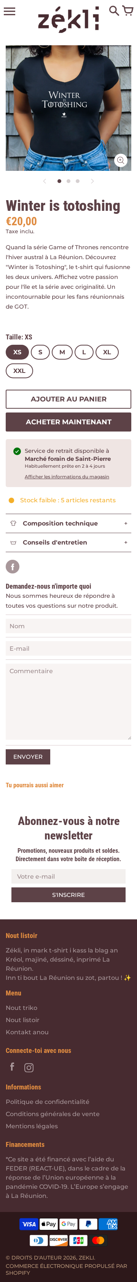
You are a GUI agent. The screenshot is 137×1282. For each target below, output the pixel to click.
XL (107, 352)
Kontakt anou (27, 1032)
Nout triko (21, 1007)
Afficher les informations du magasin (67, 476)
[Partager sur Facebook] (12, 566)
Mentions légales (32, 1126)
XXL (19, 370)
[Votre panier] (127, 11)
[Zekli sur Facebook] (12, 1069)
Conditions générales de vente (53, 1114)
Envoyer (28, 756)
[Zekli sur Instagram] (28, 1069)
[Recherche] (114, 11)
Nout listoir (23, 1020)
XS (17, 352)
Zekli (86, 1257)
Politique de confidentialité (47, 1101)
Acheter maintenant (69, 422)
